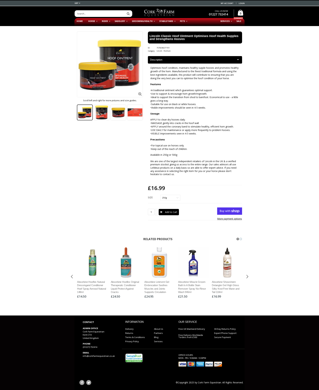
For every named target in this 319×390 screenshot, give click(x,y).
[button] (237, 239)
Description (156, 59)
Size (150, 197)
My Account (227, 3)
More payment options (229, 218)
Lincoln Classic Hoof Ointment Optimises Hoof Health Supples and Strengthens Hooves (194, 37)
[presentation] (80, 112)
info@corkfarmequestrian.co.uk (99, 355)
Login (242, 3)
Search (128, 13)
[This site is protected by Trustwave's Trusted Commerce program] (134, 357)
